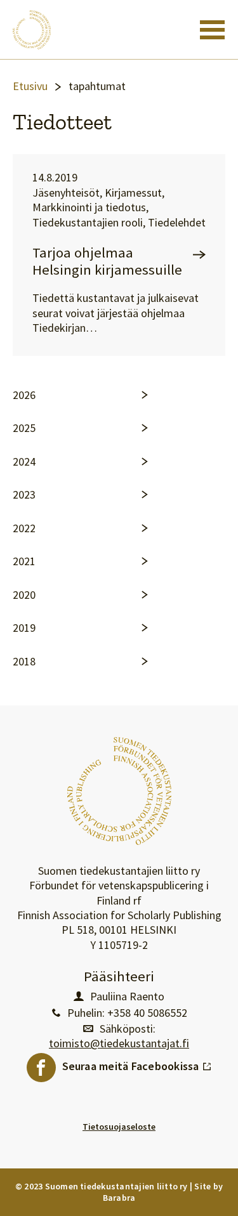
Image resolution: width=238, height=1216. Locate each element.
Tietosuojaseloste (119, 1126)
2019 (24, 628)
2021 (24, 561)
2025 (24, 428)
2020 (24, 595)
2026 (24, 395)
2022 (24, 528)
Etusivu (30, 86)
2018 (24, 662)
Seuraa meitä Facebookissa (137, 1063)
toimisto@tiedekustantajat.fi (119, 1043)
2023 (24, 495)
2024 (24, 462)
